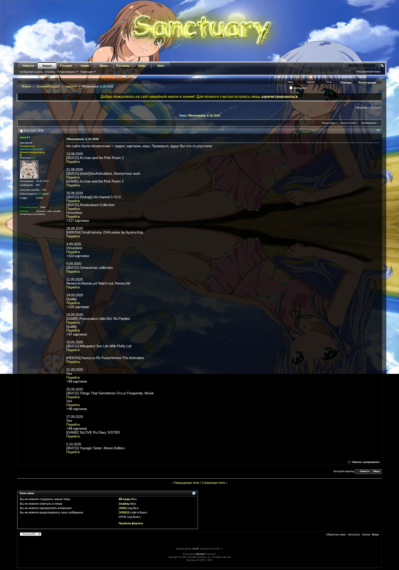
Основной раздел (48, 86)
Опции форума (66, 71)
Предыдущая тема (186, 483)
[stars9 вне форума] (29, 169)
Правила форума (131, 523)
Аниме (85, 65)
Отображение (368, 123)
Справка (50, 71)
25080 (39, 198)
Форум (47, 65)
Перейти (73, 162)
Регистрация (367, 82)
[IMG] (123, 508)
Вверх (376, 471)
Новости (28, 65)
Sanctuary (354, 534)
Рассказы (123, 65)
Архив (366, 534)
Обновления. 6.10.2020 (204, 115)
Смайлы (124, 504)
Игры (141, 65)
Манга (104, 65)
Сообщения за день (31, 71)
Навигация (86, 71)
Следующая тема (213, 483)
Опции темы (328, 123)
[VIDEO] (124, 512)
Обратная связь (336, 534)
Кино (160, 65)
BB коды (125, 499)
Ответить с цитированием (366, 462)
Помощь (346, 82)
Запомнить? (300, 88)
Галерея (66, 65)
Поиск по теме (348, 123)
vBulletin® (201, 554)
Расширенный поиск (369, 71)
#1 (378, 130)
